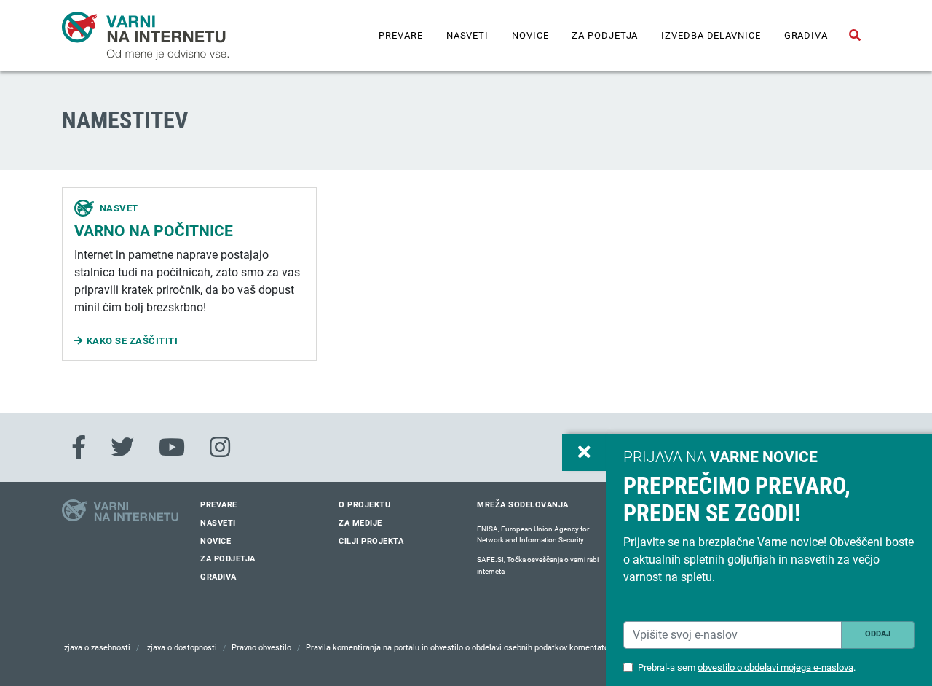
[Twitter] (122, 447)
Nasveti (467, 35)
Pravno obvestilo (261, 647)
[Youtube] (171, 447)
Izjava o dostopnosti (181, 647)
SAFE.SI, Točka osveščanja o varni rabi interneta (538, 565)
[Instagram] (220, 447)
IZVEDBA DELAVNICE (710, 35)
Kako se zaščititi (132, 340)
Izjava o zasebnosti (96, 647)
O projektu (364, 505)
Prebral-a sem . (747, 667)
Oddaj (877, 634)
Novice (530, 35)
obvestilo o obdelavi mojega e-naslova (775, 667)
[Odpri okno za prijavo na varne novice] (584, 452)
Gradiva (806, 35)
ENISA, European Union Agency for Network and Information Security (533, 534)
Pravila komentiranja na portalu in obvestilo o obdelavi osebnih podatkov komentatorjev (464, 647)
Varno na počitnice (153, 231)
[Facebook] (78, 447)
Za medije (360, 523)
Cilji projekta (371, 541)
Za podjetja (605, 35)
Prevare (400, 35)
